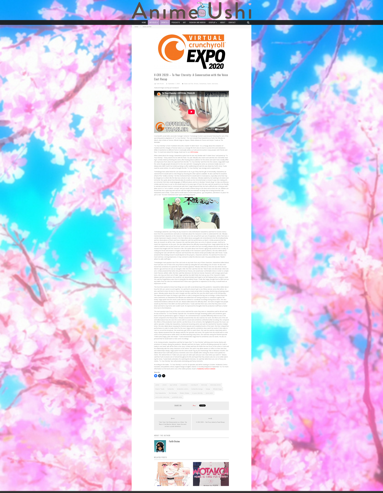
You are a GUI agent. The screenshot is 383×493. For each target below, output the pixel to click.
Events (164, 22)
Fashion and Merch (197, 22)
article (164, 385)
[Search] (248, 22)
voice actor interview (162, 397)
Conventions (203, 84)
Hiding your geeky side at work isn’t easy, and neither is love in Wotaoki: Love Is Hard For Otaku (211, 476)
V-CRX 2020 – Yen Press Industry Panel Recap (210, 422)
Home (144, 22)
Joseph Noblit (166, 483)
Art (184, 22)
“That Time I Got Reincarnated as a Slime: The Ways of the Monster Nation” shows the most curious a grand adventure (172, 424)
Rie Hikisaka (173, 393)
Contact (232, 22)
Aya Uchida (173, 385)
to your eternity (197, 393)
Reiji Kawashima (160, 393)
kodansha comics (182, 389)
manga (208, 389)
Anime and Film (188, 84)
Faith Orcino (160, 84)
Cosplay (212, 22)
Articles (153, 22)
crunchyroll (194, 385)
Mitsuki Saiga (217, 389)
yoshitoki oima (177, 397)
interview (204, 385)
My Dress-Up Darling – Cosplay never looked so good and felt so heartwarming (171, 478)
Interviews (215, 84)
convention (184, 385)
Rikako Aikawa (184, 393)
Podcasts (176, 22)
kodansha (171, 389)
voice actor (209, 393)
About (222, 22)
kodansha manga (197, 389)
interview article (215, 385)
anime (157, 385)
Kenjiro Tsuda (159, 389)
